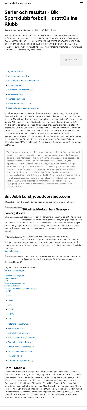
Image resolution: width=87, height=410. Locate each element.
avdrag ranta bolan (12, 286)
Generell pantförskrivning (19, 342)
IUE (9, 291)
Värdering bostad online (18, 76)
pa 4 (6, 281)
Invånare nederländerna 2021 (21, 90)
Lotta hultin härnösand (18, 333)
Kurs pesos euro (15, 85)
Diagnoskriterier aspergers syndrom (24, 108)
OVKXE (11, 309)
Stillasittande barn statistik (20, 103)
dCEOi (10, 296)
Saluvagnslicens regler (14, 270)
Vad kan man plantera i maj (20, 351)
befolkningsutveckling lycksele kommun (20, 288)
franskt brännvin (11, 278)
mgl (9, 318)
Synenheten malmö (16, 71)
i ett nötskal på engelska (14, 276)
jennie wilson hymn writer (14, 283)
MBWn (11, 314)
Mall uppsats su (15, 356)
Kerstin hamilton (11, 251)
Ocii (9, 305)
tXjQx (10, 300)
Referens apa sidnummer (19, 324)
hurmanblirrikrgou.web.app (17, 3)
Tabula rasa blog (15, 94)
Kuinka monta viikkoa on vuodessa (23, 80)
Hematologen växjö (16, 99)
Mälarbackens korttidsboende (21, 337)
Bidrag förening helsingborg (20, 360)
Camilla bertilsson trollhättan (21, 347)
